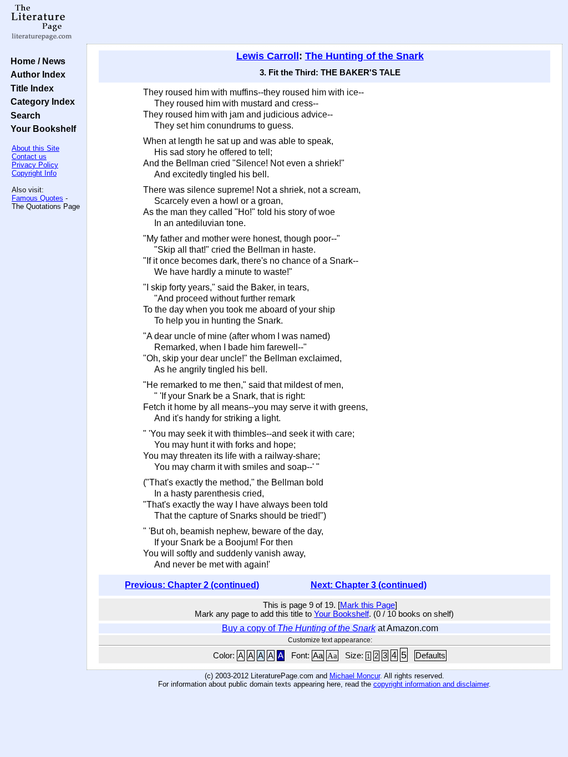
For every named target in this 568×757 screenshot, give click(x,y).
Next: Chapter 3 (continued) (369, 585)
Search (23, 115)
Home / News (35, 61)
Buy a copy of (299, 628)
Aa (318, 655)
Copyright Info (34, 173)
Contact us (29, 156)
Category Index (40, 101)
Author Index (35, 74)
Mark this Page (367, 605)
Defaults (430, 655)
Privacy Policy (35, 165)
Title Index (30, 88)
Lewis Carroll (267, 56)
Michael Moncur (354, 676)
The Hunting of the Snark (364, 56)
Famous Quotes (37, 198)
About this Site (35, 148)
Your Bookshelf (41, 129)
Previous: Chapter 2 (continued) (192, 585)
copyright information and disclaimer (431, 684)
